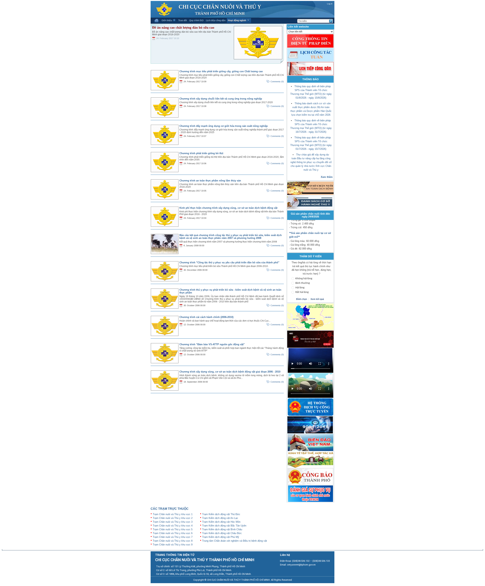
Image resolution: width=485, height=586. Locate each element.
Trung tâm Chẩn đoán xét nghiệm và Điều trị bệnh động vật (234, 540)
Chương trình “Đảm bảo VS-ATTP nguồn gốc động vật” (212, 344)
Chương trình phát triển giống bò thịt (201, 153)
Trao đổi (182, 20)
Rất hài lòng (302, 292)
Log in (329, 4)
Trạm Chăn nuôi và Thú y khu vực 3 (172, 521)
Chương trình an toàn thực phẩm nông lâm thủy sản (210, 180)
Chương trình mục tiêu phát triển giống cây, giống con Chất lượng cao (221, 71)
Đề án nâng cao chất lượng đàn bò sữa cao (183, 27)
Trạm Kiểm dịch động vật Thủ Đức (221, 514)
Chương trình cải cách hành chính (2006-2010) (206, 317)
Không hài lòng (303, 278)
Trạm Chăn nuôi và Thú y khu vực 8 (172, 540)
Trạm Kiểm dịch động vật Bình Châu (222, 529)
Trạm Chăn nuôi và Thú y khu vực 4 (172, 525)
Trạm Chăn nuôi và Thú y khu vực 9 (172, 544)
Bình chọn (301, 299)
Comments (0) (277, 81)
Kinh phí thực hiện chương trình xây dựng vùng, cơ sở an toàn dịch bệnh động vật (228, 207)
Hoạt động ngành (237, 20)
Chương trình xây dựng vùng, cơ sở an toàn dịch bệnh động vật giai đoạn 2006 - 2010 (229, 371)
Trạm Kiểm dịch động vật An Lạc (220, 518)
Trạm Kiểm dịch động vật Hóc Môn (221, 521)
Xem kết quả (317, 299)
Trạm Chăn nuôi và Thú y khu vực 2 (172, 518)
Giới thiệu (167, 20)
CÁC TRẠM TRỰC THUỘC (170, 508)
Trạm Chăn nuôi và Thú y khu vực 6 (172, 533)
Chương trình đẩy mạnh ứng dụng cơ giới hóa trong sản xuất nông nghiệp (223, 126)
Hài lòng (299, 287)
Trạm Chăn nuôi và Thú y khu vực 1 (172, 514)
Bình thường (302, 283)
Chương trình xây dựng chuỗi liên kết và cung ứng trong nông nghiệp (220, 98)
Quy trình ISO (196, 20)
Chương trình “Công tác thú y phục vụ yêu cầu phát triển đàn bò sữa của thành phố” (229, 262)
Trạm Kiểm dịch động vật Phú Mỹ (220, 537)
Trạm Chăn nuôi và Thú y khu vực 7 (172, 537)
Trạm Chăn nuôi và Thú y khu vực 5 (172, 529)
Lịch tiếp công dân (215, 20)
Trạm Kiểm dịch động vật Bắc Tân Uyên (224, 525)
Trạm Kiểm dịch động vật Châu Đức (222, 533)
